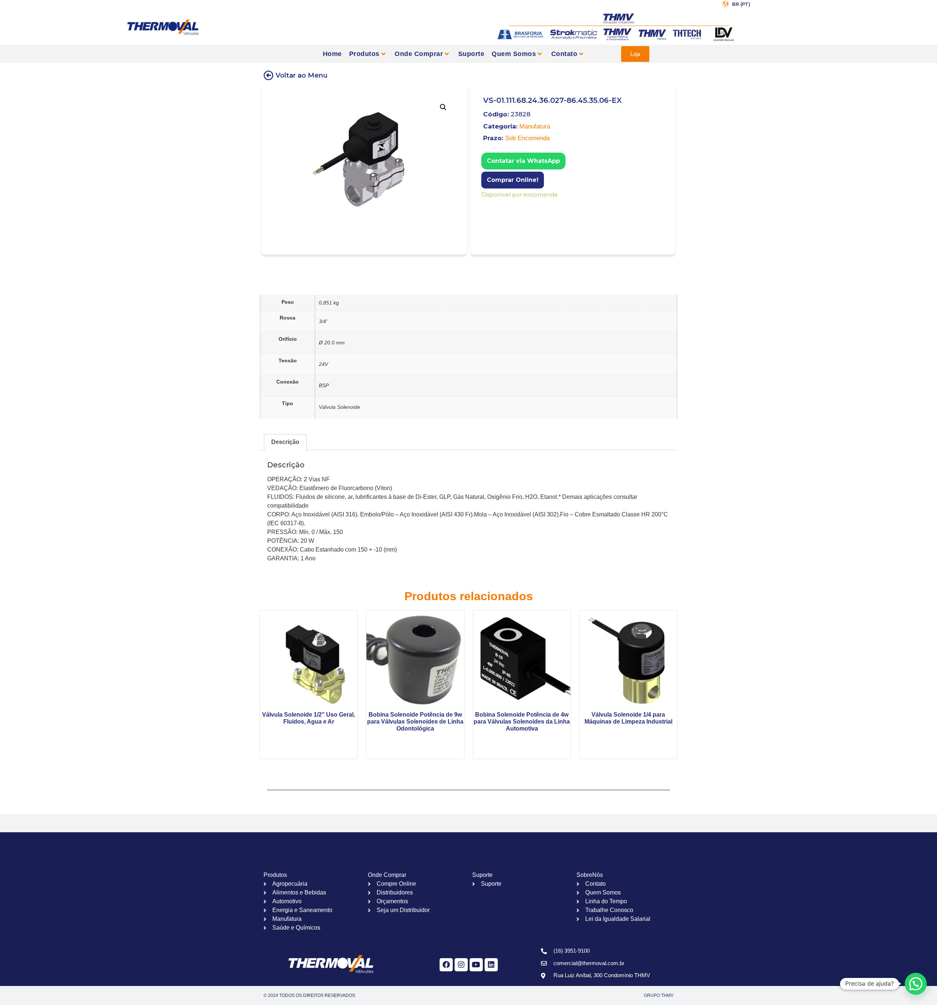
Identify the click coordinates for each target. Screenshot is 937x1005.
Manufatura (534, 126)
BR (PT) (741, 4)
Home (332, 53)
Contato (564, 53)
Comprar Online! (512, 179)
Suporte (471, 53)
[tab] (285, 442)
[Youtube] (476, 964)
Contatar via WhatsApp (523, 160)
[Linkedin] (491, 964)
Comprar (486, 204)
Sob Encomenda (527, 138)
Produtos (364, 53)
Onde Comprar (419, 53)
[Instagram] (461, 964)
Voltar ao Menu (302, 75)
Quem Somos (514, 53)
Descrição (285, 442)
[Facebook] (446, 964)
